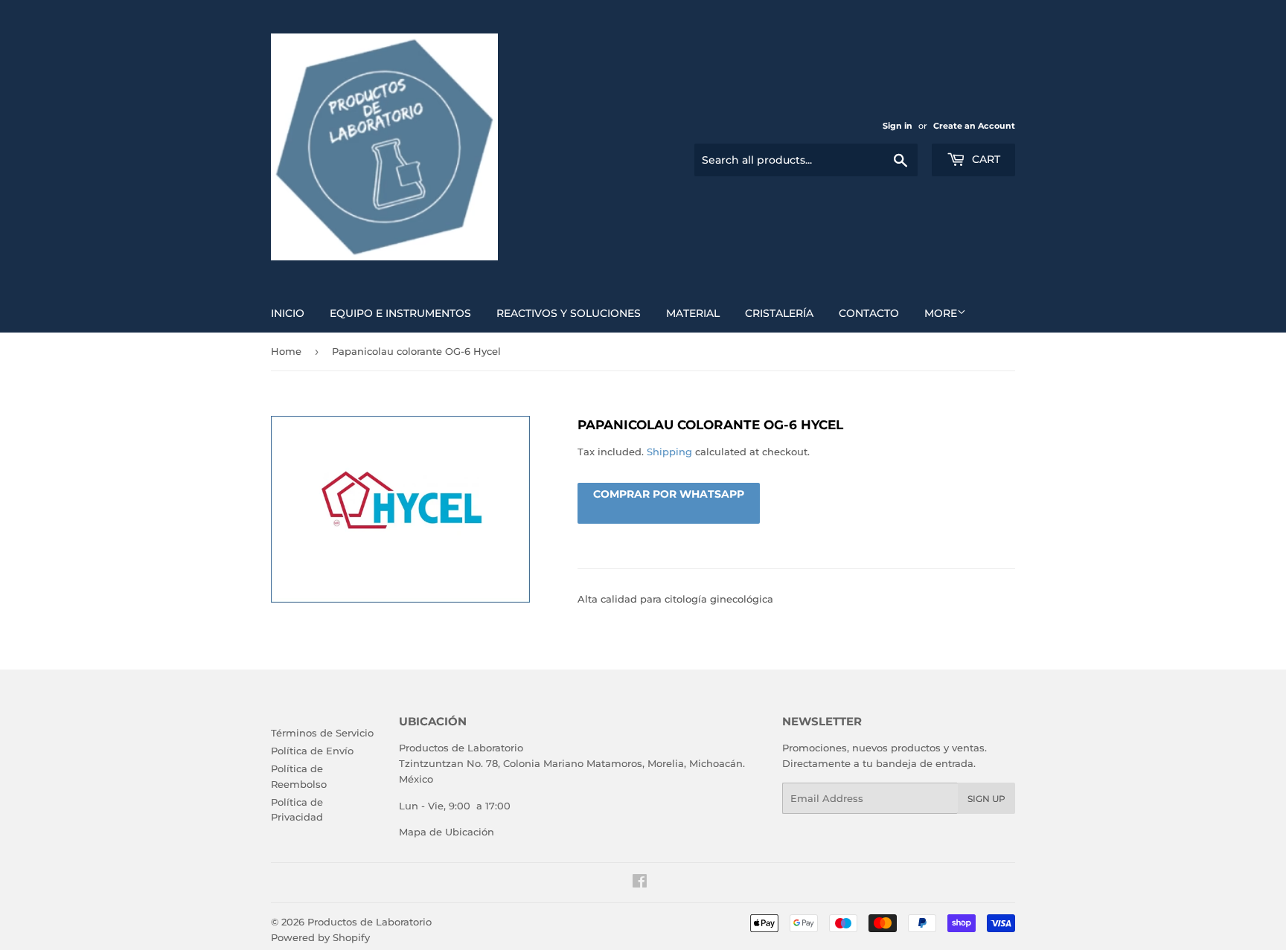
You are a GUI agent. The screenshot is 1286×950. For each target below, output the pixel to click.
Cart (984, 159)
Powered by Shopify (320, 937)
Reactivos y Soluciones (568, 313)
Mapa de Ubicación (446, 832)
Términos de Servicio (322, 733)
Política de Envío (312, 751)
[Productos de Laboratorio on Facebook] (639, 883)
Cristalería (779, 313)
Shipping (669, 452)
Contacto (869, 313)
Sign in (897, 126)
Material (693, 313)
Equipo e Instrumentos (400, 313)
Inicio (287, 313)
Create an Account (974, 126)
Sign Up (986, 798)
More (940, 313)
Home (286, 351)
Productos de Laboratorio (369, 922)
